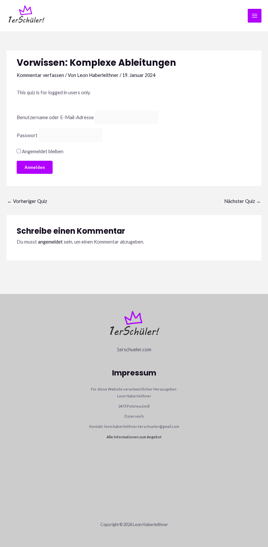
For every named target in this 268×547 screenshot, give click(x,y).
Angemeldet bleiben (42, 151)
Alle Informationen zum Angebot (134, 437)
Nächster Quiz (242, 201)
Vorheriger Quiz (27, 201)
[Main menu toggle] (254, 16)
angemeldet (50, 242)
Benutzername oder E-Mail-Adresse (55, 117)
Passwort (27, 135)
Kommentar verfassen (40, 75)
